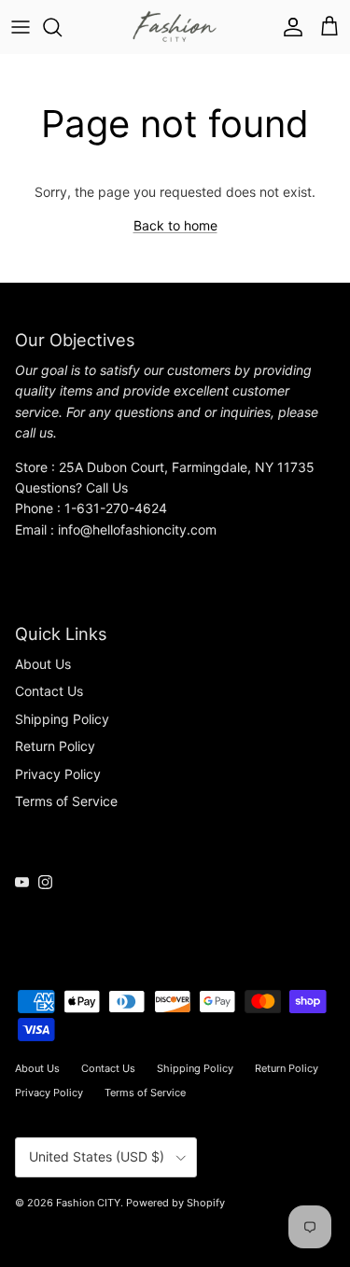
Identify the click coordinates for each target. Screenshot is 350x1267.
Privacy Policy (58, 774)
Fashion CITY (88, 1202)
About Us (43, 664)
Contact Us (49, 691)
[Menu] (20, 27)
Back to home (175, 225)
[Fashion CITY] (175, 27)
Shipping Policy (62, 719)
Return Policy (55, 746)
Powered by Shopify (175, 1202)
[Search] (61, 27)
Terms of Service (66, 801)
